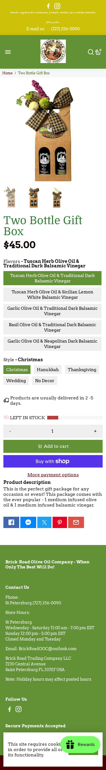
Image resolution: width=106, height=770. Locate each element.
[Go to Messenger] (28, 522)
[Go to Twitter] (44, 522)
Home (7, 73)
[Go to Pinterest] (60, 522)
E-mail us (35, 29)
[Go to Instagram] (57, 6)
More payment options (53, 474)
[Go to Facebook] (48, 6)
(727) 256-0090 (65, 29)
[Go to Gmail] (76, 522)
